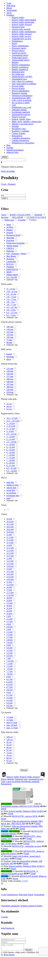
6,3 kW (9, 650)
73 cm (9, 753)
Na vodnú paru (18, 74)
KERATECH (12, 269)
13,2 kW (10, 561)
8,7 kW (9, 687)
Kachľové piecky (19, 53)
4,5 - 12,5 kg (11, 307)
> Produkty (11, 184)
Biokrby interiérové (20, 69)
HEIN (9, 272)
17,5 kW (10, 592)
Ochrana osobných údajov (31, 906)
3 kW (8, 616)
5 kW (8, 629)
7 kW (8, 658)
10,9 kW (10, 532)
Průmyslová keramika (15, 243)
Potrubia (15, 126)
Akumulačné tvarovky (21, 114)
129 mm (9, 371)
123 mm (9, 332)
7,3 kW (9, 663)
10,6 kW (10, 527)
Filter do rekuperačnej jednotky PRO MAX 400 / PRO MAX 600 (22, 822)
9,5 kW (9, 700)
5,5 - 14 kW (11, 442)
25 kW (9, 613)
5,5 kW (9, 635)
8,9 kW (9, 690)
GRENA (10, 248)
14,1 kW (10, 571)
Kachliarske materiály (21, 112)
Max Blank (11, 256)
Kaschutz (10, 240)
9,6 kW (9, 703)
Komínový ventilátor (20, 131)
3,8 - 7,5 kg (11, 304)
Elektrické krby (18, 72)
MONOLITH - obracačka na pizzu (26, 846)
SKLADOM (17, 217)
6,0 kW (9, 648)
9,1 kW (9, 695)
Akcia (3, 215)
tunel (8, 498)
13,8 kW (10, 566)
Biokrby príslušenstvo (21, 65)
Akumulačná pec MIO (21, 98)
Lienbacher (11, 261)
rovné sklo (10, 490)
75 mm (9, 340)
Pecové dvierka (18, 88)
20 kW (9, 606)
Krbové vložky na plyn (21, 36)
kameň (9, 354)
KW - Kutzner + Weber (16, 253)
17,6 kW (10, 595)
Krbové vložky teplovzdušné (24, 20)
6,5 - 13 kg (11, 315)
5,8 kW (9, 640)
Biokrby (15, 62)
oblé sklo (10, 482)
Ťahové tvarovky (19, 117)
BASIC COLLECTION (20, 215)
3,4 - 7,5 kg (11, 299)
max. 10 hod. (11, 725)
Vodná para (9, 220)
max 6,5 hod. (11, 722)
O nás (8, 3)
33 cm (9, 404)
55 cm (9, 745)
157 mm (9, 376)
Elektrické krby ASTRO (22, 76)
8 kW (8, 677)
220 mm (9, 389)
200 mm (9, 387)
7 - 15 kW (10, 458)
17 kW (9, 590)
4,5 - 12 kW (11, 434)
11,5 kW (10, 542)
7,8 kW (9, 674)
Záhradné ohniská (19, 110)
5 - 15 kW (10, 439)
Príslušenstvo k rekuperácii (23, 143)
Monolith (10, 238)
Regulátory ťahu (19, 129)
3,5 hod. (9, 717)
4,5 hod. (9, 720)
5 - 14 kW (10, 437)
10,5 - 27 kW (12, 418)
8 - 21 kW (10, 465)
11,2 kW (10, 537)
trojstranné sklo (12, 495)
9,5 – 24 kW (11, 471)
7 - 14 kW (10, 455)
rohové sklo (11, 488)
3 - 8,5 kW (10, 426)
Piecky (14, 43)
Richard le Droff (13, 235)
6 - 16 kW (10, 452)
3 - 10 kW (10, 423)
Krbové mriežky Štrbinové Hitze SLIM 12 (27, 866)
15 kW (9, 582)
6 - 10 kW (10, 444)
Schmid (9, 232)
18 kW (9, 598)
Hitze (8, 225)
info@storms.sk (7, 928)
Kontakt (9, 147)
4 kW (8, 624)
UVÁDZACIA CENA (36, 217)
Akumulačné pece (19, 79)
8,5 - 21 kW (11, 468)
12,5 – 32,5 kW (13, 421)
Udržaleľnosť (12, 894)
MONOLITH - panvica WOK (25, 816)
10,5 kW (10, 524)
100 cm (9, 737)
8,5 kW (9, 684)
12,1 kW (10, 548)
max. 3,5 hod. (12, 728)
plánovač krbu (12, 152)
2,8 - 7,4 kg (11, 297)
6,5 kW (9, 653)
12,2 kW (10, 550)
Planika (9, 230)
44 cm (9, 406)
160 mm (9, 379)
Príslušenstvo (17, 41)
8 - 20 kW (10, 463)
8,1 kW (9, 679)
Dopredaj (38, 215)
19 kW (9, 600)
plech (8, 359)
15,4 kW (10, 585)
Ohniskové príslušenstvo (22, 95)
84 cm (9, 758)
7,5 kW (9, 666)
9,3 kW (9, 698)
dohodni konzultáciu (15, 150)
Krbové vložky (18, 17)
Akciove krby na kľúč (21, 29)
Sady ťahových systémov (22, 81)
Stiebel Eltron (12, 275)
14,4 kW (10, 574)
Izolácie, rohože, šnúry (21, 119)
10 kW (9, 519)
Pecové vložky (18, 86)
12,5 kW (10, 556)
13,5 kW (10, 564)
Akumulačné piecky (20, 55)
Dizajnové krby (18, 27)
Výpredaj (21, 220)
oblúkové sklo (12, 485)
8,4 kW (9, 682)
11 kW (9, 535)
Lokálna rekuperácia (20, 140)
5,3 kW (9, 632)
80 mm (9, 342)
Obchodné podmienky (10, 906)
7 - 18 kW (10, 460)
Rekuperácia (17, 136)
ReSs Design (9, 955)
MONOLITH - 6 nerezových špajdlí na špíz (19, 872)
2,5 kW (9, 603)
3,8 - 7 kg (10, 302)
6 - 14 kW (10, 450)
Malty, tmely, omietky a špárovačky (27, 121)
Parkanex (10, 251)
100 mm (9, 327)
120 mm (9, 329)
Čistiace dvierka (18, 133)
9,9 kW (9, 706)
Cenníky (4, 917)
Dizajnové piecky (19, 48)
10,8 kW (10, 529)
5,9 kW (9, 642)
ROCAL (10, 264)
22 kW (9, 611)
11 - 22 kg (10, 289)
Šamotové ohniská (19, 93)
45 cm (9, 742)
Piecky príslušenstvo (20, 46)
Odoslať (28, 950)
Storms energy (12, 246)
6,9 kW (9, 656)
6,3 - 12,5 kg (11, 312)
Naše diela (10, 5)
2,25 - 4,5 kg (11, 291)
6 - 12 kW (10, 447)
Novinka (4, 217)
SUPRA (9, 227)
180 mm (9, 382)
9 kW (8, 692)
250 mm (9, 392)
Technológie (11, 10)
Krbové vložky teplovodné (23, 22)
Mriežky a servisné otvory (23, 124)
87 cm (9, 760)
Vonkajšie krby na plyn (21, 39)
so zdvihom (11, 493)
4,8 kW (9, 627)
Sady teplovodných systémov (24, 84)
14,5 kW (10, 577)
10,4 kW (10, 521)
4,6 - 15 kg (11, 310)
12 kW (9, 545)
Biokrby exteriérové (20, 67)
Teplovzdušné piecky (21, 60)
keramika (10, 357)
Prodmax (10, 267)
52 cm (9, 409)
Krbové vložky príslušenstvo (24, 32)
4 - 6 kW (10, 431)
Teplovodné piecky (20, 58)
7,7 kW (9, 671)
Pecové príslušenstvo (20, 91)
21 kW (9, 608)
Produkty (10, 15)
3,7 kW (9, 621)
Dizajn (9, 8)
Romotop (10, 259)
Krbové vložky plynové (22, 24)
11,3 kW (10, 540)
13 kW (9, 558)
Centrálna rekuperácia (21, 138)
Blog (8, 145)
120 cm (9, 739)
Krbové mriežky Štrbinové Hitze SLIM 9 (26, 811)
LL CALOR (11, 277)
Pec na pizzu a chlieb (20, 103)
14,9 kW (10, 579)
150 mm (9, 337)
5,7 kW (9, 637)
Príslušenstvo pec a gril (21, 107)
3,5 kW (9, 619)
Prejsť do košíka (8, 171)
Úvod (3, 184)
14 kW (9, 569)
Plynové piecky (18, 50)
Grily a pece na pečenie (21, 100)
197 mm (9, 384)
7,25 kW (10, 661)
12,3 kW (10, 553)
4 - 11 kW (10, 429)
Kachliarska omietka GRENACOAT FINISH (20, 806)
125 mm (9, 334)
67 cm (9, 750)
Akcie (8, 13)
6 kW (8, 645)
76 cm (9, 755)
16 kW (9, 587)
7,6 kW (9, 669)
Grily (14, 105)
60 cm (9, 747)
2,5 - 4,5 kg (11, 294)
